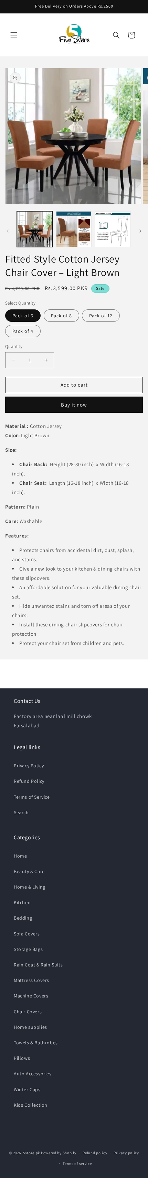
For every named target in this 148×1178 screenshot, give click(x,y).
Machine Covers (31, 996)
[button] (13, 35)
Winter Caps (27, 1089)
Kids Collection (30, 1105)
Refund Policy (29, 781)
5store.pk (31, 1152)
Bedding (23, 918)
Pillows (22, 1058)
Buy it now (74, 404)
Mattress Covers (31, 980)
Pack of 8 (61, 316)
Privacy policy (126, 1152)
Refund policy (95, 1152)
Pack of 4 (22, 331)
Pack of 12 (101, 316)
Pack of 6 (22, 316)
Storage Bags (28, 949)
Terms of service (77, 1163)
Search (21, 812)
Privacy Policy (29, 765)
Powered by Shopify (58, 1152)
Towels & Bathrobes (36, 1042)
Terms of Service (32, 797)
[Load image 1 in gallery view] (35, 229)
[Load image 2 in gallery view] (74, 229)
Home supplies (30, 1027)
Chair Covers (28, 1011)
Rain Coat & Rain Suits (38, 965)
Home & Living (29, 887)
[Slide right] (140, 230)
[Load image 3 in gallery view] (113, 229)
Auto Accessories (33, 1074)
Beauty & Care (29, 871)
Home (20, 856)
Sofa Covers (27, 934)
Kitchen (22, 902)
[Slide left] (7, 230)
